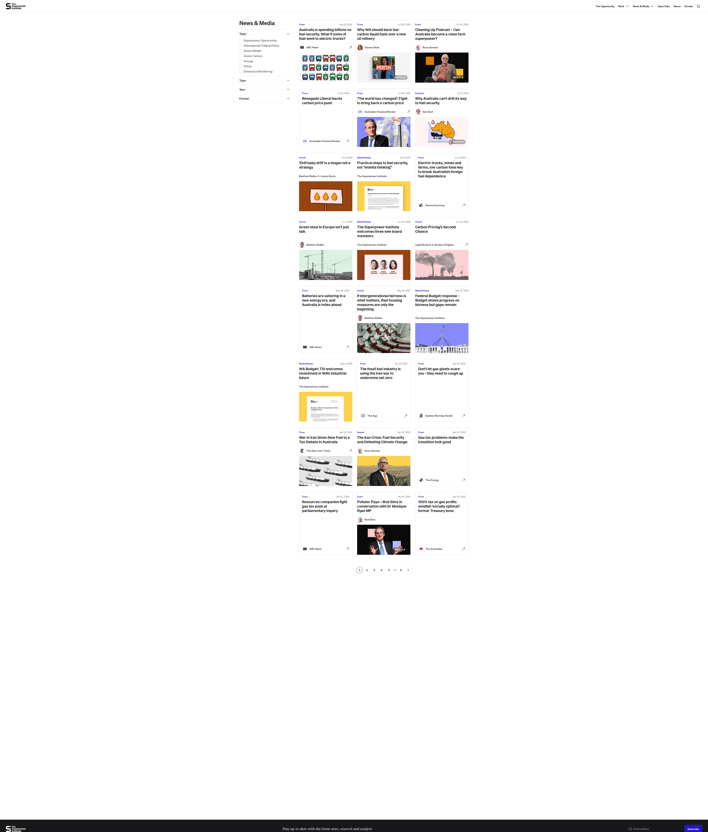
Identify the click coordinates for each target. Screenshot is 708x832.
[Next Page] (408, 570)
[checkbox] (240, 40)
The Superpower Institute (372, 176)
